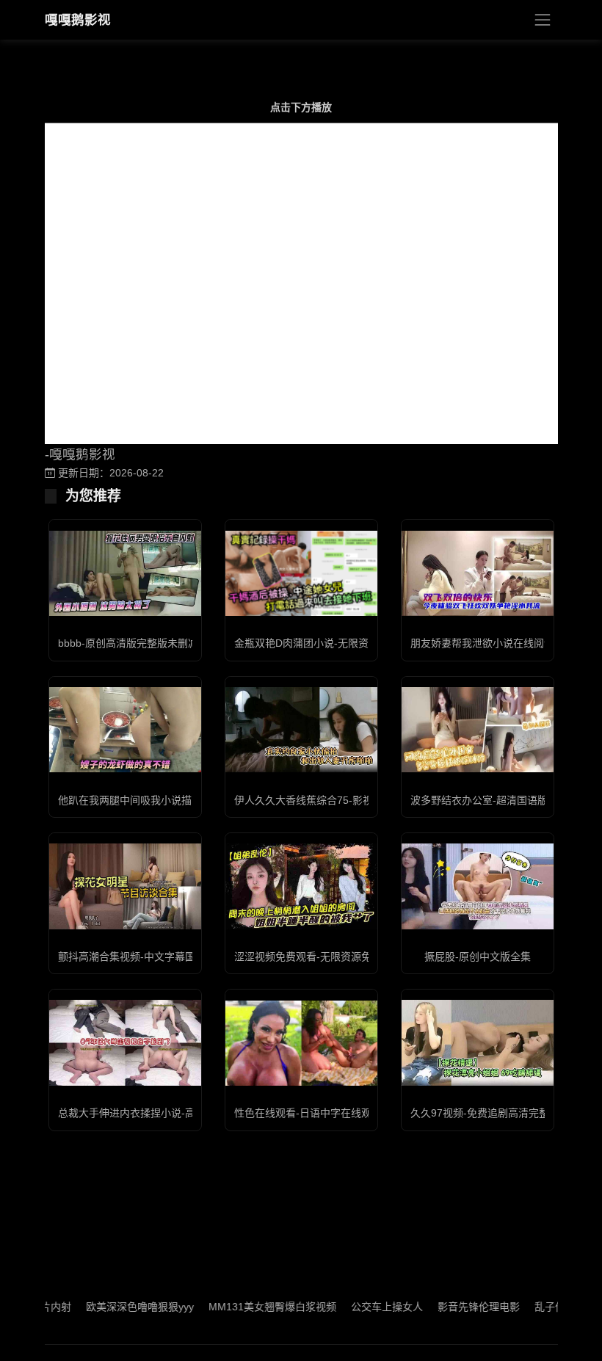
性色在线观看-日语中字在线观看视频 (318, 1113)
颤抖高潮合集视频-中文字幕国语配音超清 (152, 956)
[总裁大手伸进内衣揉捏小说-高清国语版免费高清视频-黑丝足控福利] (125, 1042)
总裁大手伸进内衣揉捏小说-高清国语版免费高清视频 (178, 1113)
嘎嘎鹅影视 (78, 19)
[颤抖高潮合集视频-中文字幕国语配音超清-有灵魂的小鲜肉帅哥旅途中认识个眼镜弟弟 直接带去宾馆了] (125, 886)
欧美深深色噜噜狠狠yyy (113, 1307)
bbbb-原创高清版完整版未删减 (128, 643)
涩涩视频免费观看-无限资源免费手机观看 (328, 956)
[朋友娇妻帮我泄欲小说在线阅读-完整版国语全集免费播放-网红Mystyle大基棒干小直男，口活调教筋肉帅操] (478, 573)
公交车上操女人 (360, 1307)
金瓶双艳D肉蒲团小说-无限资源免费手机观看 (337, 643)
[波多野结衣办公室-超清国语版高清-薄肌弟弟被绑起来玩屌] (478, 729)
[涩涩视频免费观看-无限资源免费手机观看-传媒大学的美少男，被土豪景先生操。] (301, 886)
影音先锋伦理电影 (452, 1307)
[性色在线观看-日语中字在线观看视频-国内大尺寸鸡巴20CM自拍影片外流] (301, 1043)
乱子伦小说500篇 (547, 1307)
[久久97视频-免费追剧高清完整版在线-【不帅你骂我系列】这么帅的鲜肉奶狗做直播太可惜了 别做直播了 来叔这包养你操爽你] (478, 1042)
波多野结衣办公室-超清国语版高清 (489, 800)
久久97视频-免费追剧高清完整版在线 (495, 1113)
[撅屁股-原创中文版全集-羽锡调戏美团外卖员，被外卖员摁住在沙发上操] (478, 886)
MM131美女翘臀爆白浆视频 (246, 1307)
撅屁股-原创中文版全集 (477, 956)
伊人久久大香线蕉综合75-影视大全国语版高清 (339, 800)
